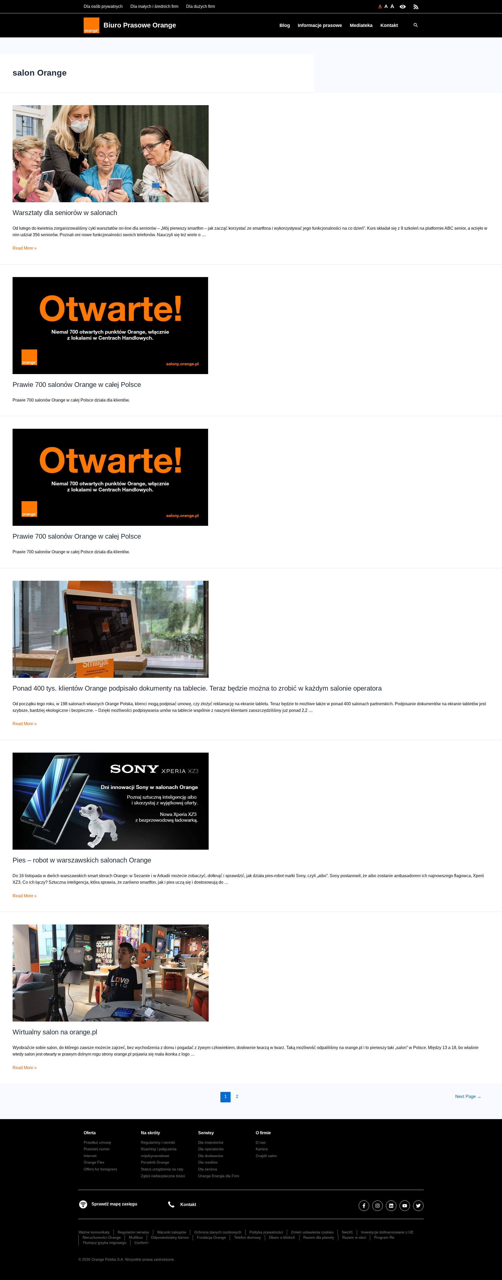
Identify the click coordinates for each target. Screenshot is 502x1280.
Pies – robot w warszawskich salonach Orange (82, 860)
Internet (90, 1156)
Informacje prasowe (320, 25)
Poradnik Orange (155, 1162)
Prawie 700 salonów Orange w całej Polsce (77, 384)
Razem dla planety (318, 1237)
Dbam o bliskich (282, 1237)
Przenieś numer (97, 1149)
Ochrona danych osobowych (217, 1232)
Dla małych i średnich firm (154, 6)
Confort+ (141, 1242)
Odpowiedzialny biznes (170, 1237)
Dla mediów (208, 1162)
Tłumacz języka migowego (104, 1242)
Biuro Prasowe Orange (140, 25)
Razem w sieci (354, 1237)
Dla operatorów (211, 1149)
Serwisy (206, 1133)
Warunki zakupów (171, 1232)
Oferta (90, 1133)
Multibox (136, 1237)
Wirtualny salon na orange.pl (55, 1032)
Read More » (25, 248)
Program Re (384, 1237)
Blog (284, 25)
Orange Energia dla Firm (218, 1176)
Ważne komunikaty (94, 1232)
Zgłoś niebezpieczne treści (163, 1176)
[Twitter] (418, 1205)
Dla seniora (207, 1169)
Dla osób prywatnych (103, 6)
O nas (261, 1142)
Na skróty (150, 1133)
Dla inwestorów (210, 1142)
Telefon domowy (247, 1237)
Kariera (262, 1149)
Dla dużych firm (200, 6)
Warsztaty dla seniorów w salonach (65, 213)
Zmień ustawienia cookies (312, 1232)
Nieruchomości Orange (102, 1237)
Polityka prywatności (266, 1232)
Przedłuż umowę (97, 1142)
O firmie (263, 1133)
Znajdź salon (266, 1156)
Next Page (468, 1096)
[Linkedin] (391, 1205)
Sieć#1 (347, 1232)
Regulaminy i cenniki (158, 1142)
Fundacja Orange (211, 1237)
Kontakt (389, 25)
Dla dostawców (210, 1156)
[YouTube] (405, 1205)
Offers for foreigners (100, 1169)
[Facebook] (364, 1205)
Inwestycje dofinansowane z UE (387, 1232)
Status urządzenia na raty (162, 1169)
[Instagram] (377, 1205)
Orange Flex (94, 1162)
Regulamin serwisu (133, 1232)
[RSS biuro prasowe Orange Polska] (416, 6)
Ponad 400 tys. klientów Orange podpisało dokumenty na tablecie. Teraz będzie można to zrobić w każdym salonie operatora (197, 688)
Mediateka (361, 25)
